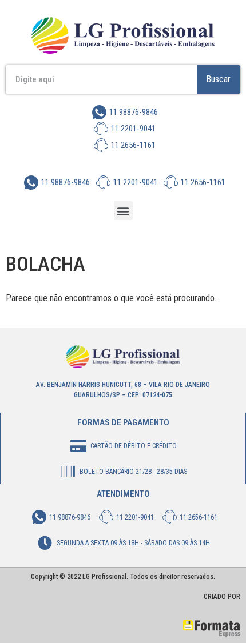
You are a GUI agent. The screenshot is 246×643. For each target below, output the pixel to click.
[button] (123, 210)
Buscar (218, 79)
